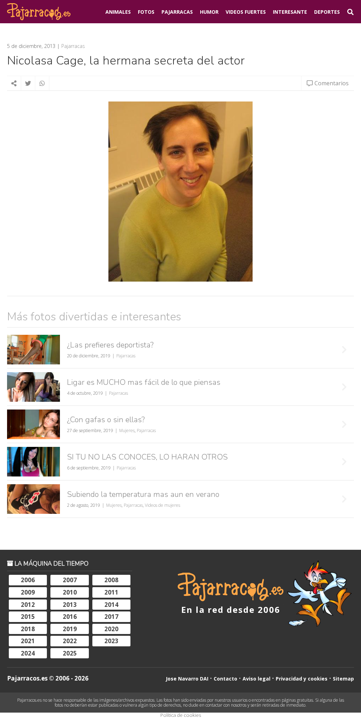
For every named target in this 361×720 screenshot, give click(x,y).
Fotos (146, 11)
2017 (111, 617)
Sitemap (343, 678)
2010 (70, 592)
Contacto (225, 678)
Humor (209, 11)
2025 (70, 653)
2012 (28, 605)
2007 (70, 580)
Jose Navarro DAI (187, 678)
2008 (111, 580)
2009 (28, 592)
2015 (28, 617)
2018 (28, 629)
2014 (111, 605)
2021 (28, 641)
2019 (70, 629)
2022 (70, 641)
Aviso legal (256, 678)
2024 (28, 653)
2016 (70, 617)
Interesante (290, 11)
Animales (118, 11)
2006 (28, 580)
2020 (111, 629)
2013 (70, 605)
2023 (111, 641)
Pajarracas (177, 11)
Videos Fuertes (246, 11)
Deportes (327, 11)
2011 (111, 592)
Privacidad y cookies (302, 678)
